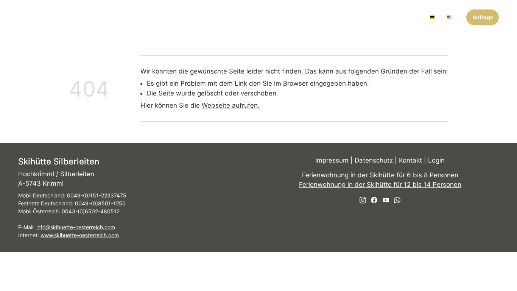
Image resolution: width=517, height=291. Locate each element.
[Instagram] (391, 17)
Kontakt (410, 160)
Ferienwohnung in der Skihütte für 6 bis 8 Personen (380, 175)
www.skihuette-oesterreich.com (79, 235)
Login (436, 160)
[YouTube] (410, 17)
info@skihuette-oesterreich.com (75, 227)
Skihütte (156, 17)
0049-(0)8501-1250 (100, 203)
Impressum (332, 160)
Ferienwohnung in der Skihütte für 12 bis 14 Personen (380, 185)
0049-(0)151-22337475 (96, 195)
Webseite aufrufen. (231, 105)
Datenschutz (375, 160)
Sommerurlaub (292, 17)
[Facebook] (400, 17)
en (456, 17)
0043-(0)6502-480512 (91, 211)
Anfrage (482, 17)
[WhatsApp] (419, 17)
